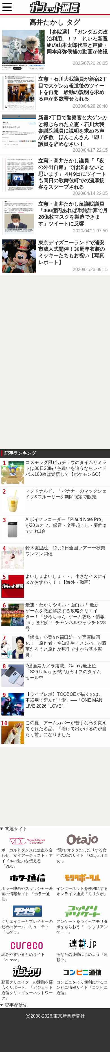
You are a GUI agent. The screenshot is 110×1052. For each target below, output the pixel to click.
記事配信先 (16, 1005)
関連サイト (16, 828)
